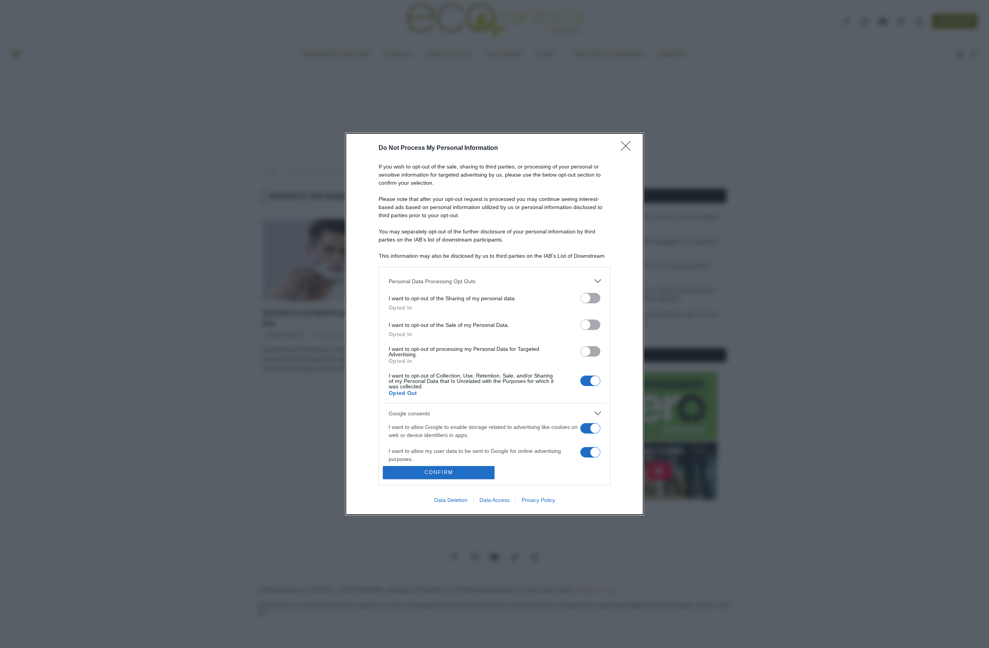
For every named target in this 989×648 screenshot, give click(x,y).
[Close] (628, 148)
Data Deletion (450, 500)
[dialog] (494, 323)
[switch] (590, 298)
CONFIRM (439, 472)
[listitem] (494, 281)
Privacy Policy (538, 500)
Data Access (494, 500)
